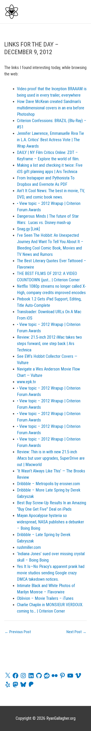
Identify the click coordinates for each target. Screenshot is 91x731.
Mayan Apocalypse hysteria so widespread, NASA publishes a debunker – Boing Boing (50, 522)
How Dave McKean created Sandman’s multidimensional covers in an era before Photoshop (50, 108)
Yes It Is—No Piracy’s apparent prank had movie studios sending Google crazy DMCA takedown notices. (50, 573)
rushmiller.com (29, 547)
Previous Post (18, 632)
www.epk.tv (26, 381)
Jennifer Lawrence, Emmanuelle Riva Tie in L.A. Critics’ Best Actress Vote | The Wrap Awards (50, 140)
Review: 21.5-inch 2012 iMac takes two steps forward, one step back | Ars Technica (49, 343)
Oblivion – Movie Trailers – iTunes (45, 598)
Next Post (76, 632)
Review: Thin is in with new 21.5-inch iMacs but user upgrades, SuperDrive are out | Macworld (51, 458)
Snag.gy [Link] (28, 228)
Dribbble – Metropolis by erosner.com (48, 483)
